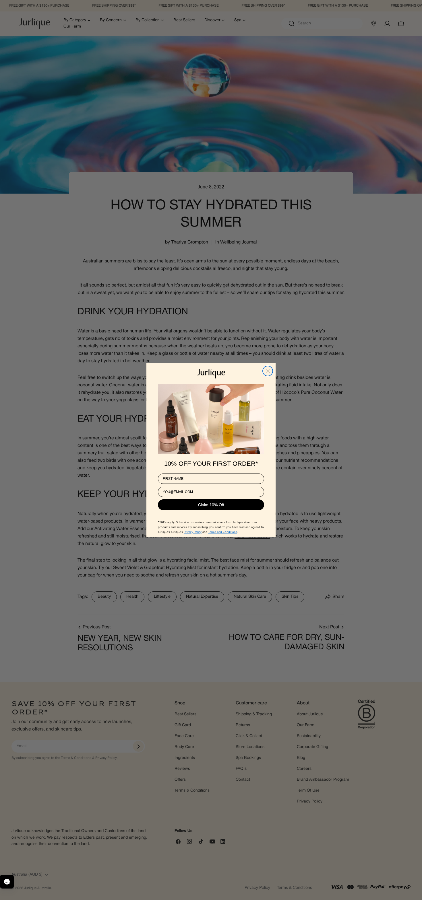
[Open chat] (7, 882)
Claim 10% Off (211, 504)
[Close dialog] (268, 371)
